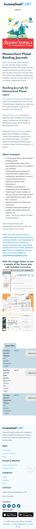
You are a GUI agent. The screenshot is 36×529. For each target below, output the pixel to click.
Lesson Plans (10, 346)
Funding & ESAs (8, 468)
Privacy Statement (19, 524)
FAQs (4, 457)
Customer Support (9, 453)
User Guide (6, 450)
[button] (31, 468)
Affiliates (5, 480)
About (4, 477)
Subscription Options (10, 465)
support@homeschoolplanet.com (14, 255)
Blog (4, 484)
